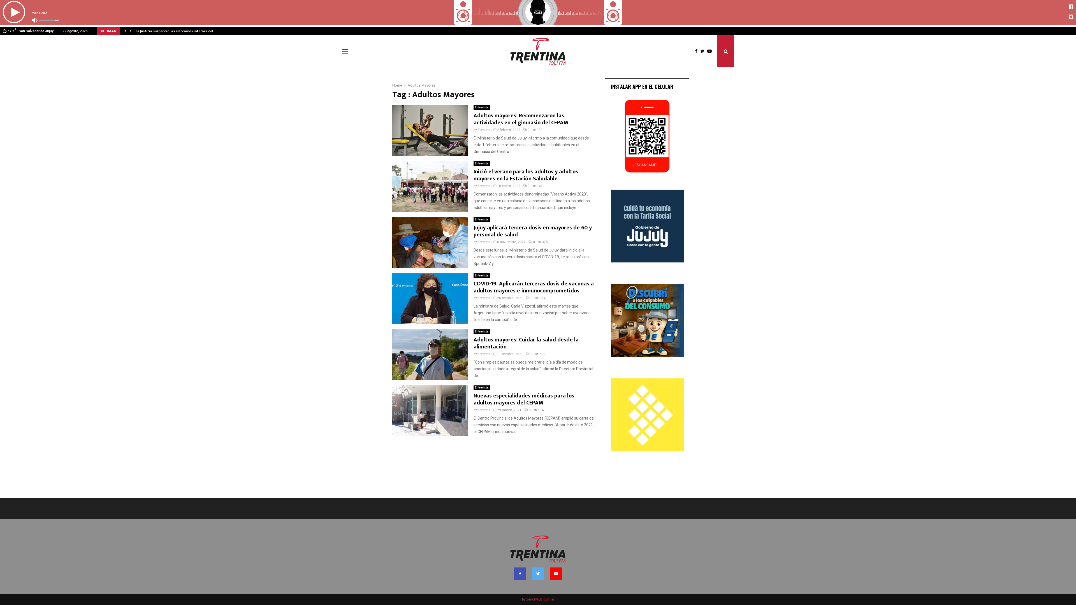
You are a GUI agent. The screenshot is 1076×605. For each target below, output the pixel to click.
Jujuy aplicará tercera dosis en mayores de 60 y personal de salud (533, 231)
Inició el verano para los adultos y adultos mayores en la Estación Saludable (526, 175)
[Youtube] (711, 51)
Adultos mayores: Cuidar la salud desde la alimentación (526, 343)
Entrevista (481, 107)
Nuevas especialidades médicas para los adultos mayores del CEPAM (524, 399)
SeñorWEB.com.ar (540, 599)
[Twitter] (703, 51)
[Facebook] (697, 51)
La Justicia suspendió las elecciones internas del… (176, 31)
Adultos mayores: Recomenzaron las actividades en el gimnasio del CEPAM (521, 119)
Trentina (484, 130)
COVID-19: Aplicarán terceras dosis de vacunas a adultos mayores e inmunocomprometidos (534, 287)
